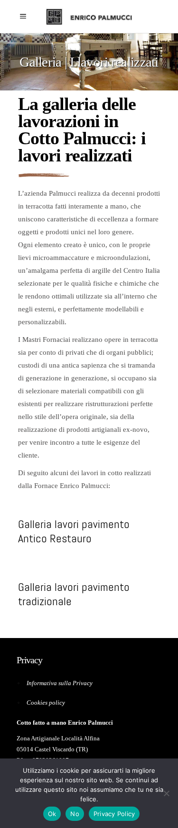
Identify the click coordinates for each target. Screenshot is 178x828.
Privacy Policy (114, 814)
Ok (52, 814)
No (74, 814)
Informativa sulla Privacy (60, 683)
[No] (166, 793)
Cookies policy (46, 702)
